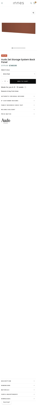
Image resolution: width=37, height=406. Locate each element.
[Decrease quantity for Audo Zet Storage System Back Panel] (2, 81)
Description (6, 381)
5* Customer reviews (9, 100)
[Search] (31, 3)
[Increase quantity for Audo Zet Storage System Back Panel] (7, 81)
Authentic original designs (12, 96)
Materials (5, 390)
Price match (6, 114)
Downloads (6, 398)
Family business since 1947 (12, 105)
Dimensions (5, 385)
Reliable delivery (8, 109)
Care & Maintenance (9, 394)
